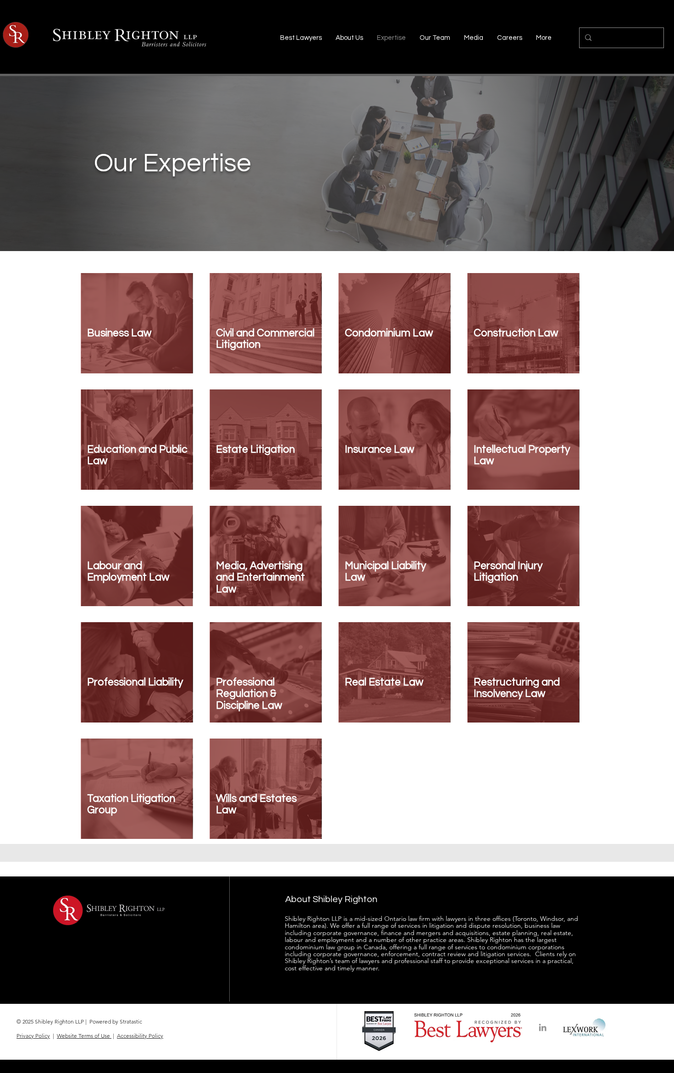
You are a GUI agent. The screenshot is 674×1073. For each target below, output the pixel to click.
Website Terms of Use (84, 1035)
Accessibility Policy (140, 1035)
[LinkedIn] (542, 1027)
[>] (137, 348)
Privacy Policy (33, 1035)
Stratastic (131, 1021)
